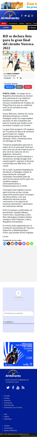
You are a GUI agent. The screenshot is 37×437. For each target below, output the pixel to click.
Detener (27, 87)
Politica (6, 398)
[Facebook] (4, 243)
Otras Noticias (13, 23)
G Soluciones (33, 436)
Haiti (5, 414)
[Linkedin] (16, 243)
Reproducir (9, 87)
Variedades (8, 419)
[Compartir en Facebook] (16, 78)
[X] (8, 243)
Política (21, 23)
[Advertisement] (18, 263)
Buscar (33, 28)
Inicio (4, 23)
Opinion (6, 417)
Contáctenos (8, 428)
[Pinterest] (20, 243)
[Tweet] (19, 78)
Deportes (28, 23)
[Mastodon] (24, 243)
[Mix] (28, 243)
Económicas (8, 403)
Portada (7, 396)
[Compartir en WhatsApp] (13, 78)
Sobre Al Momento (10, 430)
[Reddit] (12, 243)
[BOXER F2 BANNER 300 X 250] (18, 354)
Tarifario (7, 426)
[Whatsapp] (31, 243)
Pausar (19, 87)
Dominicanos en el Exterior (13, 407)
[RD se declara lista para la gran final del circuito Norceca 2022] (18, 61)
